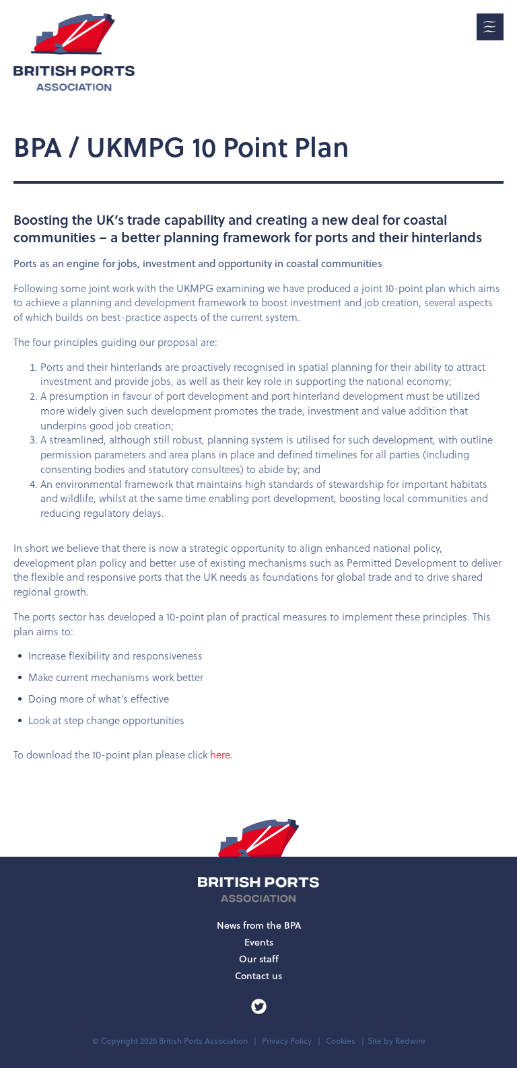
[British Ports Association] (74, 52)
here (220, 754)
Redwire (410, 1040)
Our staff (259, 959)
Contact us (258, 976)
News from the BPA (259, 925)
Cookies (340, 1040)
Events (258, 942)
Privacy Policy (287, 1040)
